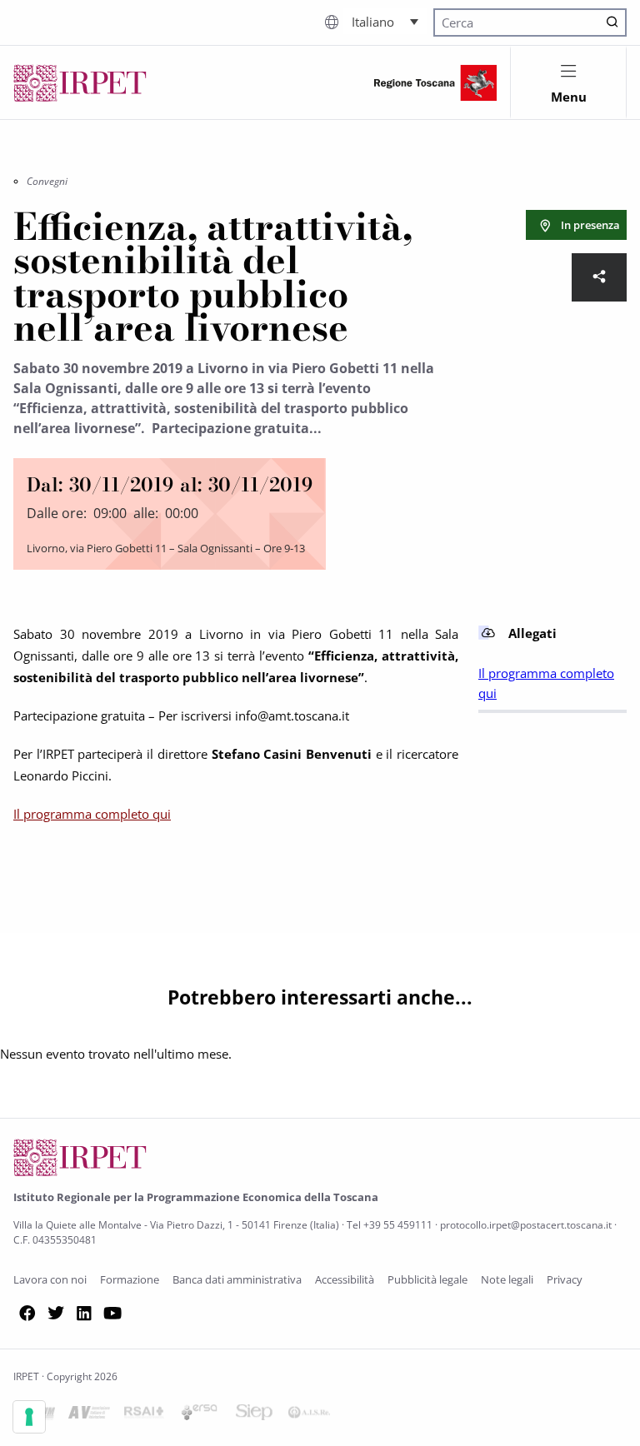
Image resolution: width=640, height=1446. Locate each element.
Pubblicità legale (428, 1279)
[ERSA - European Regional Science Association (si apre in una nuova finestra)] (199, 1415)
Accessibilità (344, 1279)
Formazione (129, 1279)
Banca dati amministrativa (237, 1279)
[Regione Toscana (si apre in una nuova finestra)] (435, 83)
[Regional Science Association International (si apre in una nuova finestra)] (144, 1415)
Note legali (507, 1279)
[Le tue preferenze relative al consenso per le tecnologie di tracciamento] (29, 1417)
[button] (385, 20)
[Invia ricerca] (612, 22)
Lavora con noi (50, 1279)
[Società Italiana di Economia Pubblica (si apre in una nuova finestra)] (254, 1415)
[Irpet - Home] (80, 83)
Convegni (47, 181)
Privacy (564, 1279)
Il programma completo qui (92, 813)
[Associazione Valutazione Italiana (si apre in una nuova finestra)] (89, 1415)
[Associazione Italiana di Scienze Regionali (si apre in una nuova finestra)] (309, 1415)
